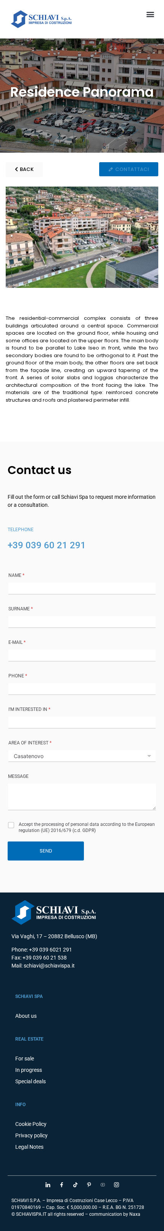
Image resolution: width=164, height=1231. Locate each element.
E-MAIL (17, 642)
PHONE (17, 676)
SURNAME (20, 609)
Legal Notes (29, 1147)
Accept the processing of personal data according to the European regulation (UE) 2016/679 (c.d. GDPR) (87, 827)
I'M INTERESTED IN (29, 709)
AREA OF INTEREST (29, 743)
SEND (46, 850)
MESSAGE (18, 776)
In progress (28, 1070)
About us (26, 1016)
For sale (24, 1058)
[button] (150, 14)
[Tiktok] (75, 1184)
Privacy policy (31, 1135)
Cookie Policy (31, 1124)
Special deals (30, 1081)
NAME (16, 575)
